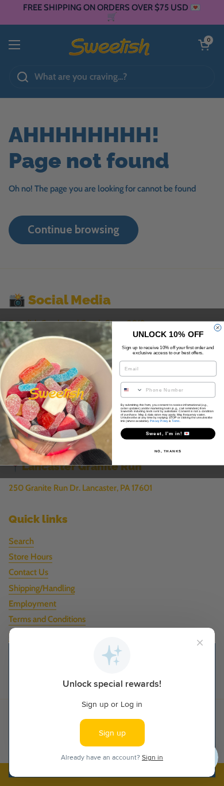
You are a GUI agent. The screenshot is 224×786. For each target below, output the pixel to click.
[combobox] (132, 389)
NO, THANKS (168, 451)
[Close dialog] (217, 327)
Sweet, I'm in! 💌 (168, 433)
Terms (176, 421)
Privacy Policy (159, 421)
